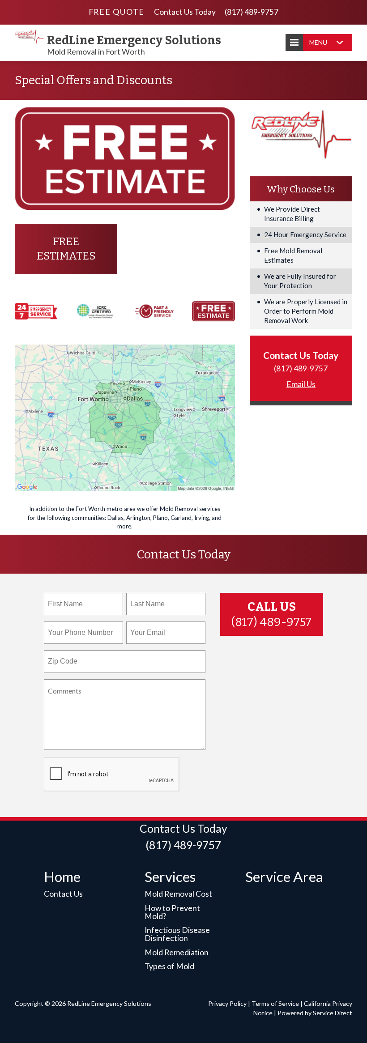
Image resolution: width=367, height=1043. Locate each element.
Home (62, 876)
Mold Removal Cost (178, 893)
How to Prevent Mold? (172, 912)
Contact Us (63, 893)
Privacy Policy (227, 1003)
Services (170, 876)
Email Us (301, 384)
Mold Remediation (177, 952)
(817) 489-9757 (251, 12)
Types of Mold (169, 966)
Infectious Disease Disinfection (177, 934)
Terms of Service (275, 1003)
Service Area (284, 876)
